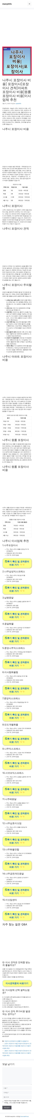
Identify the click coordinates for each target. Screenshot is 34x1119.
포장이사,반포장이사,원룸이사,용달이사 (17, 1041)
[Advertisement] (17, 29)
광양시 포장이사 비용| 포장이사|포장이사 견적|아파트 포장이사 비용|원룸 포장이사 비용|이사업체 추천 (16, 1053)
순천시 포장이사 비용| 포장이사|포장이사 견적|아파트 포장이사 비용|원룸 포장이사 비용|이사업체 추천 (16, 1046)
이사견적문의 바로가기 (17, 983)
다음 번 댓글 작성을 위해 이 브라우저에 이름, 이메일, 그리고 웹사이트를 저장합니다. (17, 1101)
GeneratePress (24, 1116)
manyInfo (7, 4)
